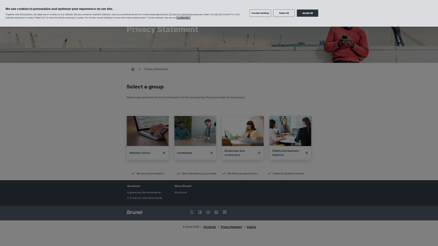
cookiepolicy (183, 17)
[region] (219, 13)
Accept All (307, 13)
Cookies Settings (260, 13)
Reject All (284, 13)
